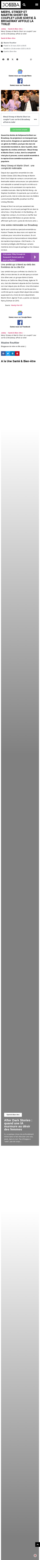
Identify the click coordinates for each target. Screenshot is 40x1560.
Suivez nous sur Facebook (20, 85)
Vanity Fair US (16, 305)
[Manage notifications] (35, 1555)
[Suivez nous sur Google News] (20, 73)
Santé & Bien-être (8, 38)
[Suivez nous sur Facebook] (20, 83)
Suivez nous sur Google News (20, 76)
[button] (24, 4)
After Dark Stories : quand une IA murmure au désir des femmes (18, 1125)
